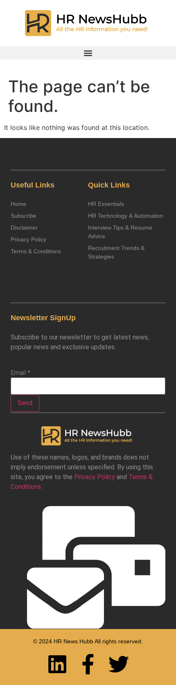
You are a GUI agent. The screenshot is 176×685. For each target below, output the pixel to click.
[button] (88, 53)
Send (25, 403)
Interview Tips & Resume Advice (120, 231)
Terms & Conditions (36, 251)
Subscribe (23, 215)
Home (18, 204)
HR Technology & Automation (125, 215)
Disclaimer (24, 227)
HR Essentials (106, 204)
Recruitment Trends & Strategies (116, 252)
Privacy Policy (94, 477)
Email (20, 373)
